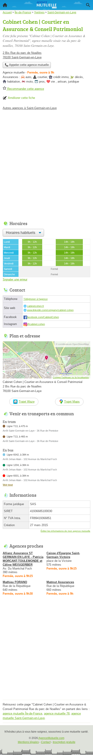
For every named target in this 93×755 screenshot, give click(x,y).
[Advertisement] (46, 164)
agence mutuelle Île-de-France (22, 713)
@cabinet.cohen (36, 324)
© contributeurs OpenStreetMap (72, 344)
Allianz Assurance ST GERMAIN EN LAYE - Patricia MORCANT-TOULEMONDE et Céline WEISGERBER (23, 558)
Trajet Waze (27, 401)
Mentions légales (28, 742)
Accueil (5, 5)
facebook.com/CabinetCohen (43, 317)
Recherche (88, 5)
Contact (46, 742)
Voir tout (8, 484)
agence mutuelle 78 (57, 713)
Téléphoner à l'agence (35, 299)
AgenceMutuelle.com (51, 738)
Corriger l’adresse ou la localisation (71, 377)
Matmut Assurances (60, 582)
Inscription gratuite (64, 742)
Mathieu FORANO (15, 582)
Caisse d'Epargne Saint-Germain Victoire (63, 555)
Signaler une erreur (15, 279)
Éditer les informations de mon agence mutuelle (65, 531)
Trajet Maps (72, 401)
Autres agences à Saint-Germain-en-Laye (30, 108)
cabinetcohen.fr (35, 306)
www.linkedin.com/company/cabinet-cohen (50, 310)
